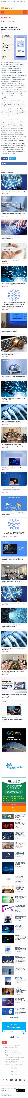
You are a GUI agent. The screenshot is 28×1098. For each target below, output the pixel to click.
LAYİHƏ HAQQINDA (11, 1)
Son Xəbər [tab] (14, 804)
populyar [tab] (14, 807)
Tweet (13, 158)
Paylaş (5, 158)
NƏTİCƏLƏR (14, 1071)
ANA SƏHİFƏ (3, 1)
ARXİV (18, 1)
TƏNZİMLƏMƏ (11, 21)
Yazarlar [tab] (14, 810)
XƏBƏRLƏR (22, 1)
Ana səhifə (3, 21)
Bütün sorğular (14, 1074)
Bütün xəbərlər (14, 1017)
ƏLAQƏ (2, 3)
